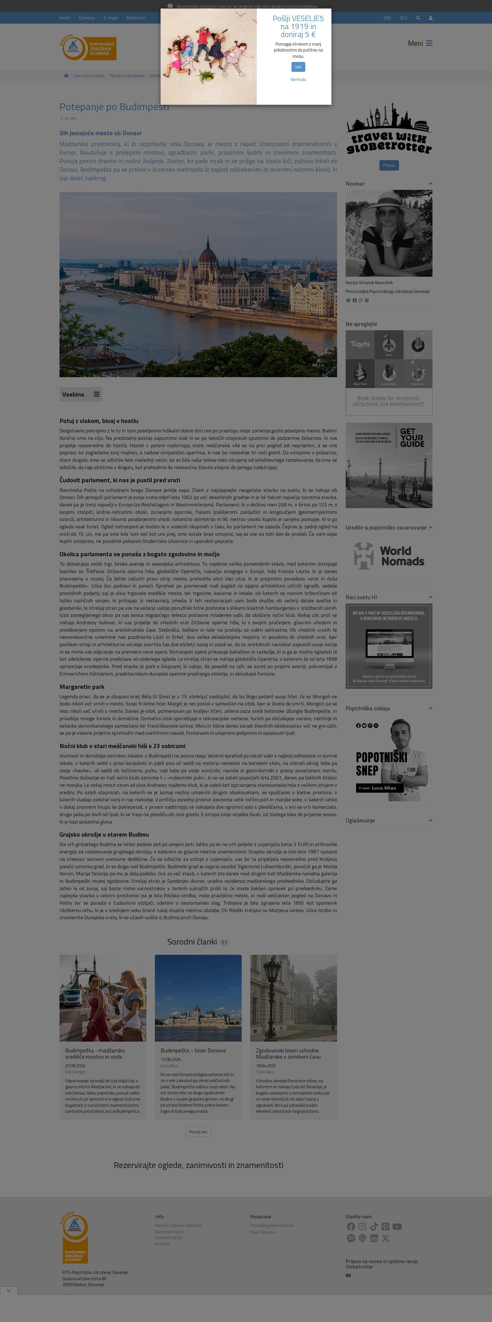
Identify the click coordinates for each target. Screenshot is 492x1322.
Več (298, 67)
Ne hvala (298, 79)
